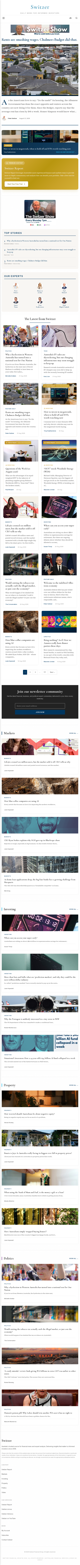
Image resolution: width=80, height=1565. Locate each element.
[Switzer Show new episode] (40, 30)
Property (5, 1483)
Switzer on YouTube (9, 1518)
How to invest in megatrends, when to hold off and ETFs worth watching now (58, 415)
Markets (8, 522)
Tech (45, 351)
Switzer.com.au (7, 1509)
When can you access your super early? (20, 938)
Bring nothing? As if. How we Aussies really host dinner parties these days (57, 643)
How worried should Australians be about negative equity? (29, 1114)
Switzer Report (7, 1469)
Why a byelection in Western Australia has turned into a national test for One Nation (39, 241)
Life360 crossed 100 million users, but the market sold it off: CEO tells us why (20, 528)
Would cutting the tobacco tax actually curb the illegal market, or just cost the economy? (20, 586)
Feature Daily (10, 408)
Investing (47, 522)
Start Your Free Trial (15, 184)
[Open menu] (3, 18)
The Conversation (11, 604)
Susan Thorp (48, 546)
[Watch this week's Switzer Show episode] (40, 213)
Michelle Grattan (10, 376)
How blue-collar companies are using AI (21, 801)
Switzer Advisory (7, 1514)
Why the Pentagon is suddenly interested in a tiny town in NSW (31, 1019)
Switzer (40, 6)
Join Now (40, 712)
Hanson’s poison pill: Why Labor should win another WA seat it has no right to (38, 1413)
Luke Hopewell (10, 547)
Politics (8, 351)
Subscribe (5, 1535)
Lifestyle (47, 636)
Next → (52, 672)
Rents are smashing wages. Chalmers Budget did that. (39, 39)
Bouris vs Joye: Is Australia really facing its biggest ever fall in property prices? (38, 1153)
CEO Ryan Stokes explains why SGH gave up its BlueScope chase (32, 840)
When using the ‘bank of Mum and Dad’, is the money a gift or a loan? (34, 1192)
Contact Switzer (7, 1540)
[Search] (76, 18)
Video (4, 1492)
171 (45, 672)
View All (73, 733)
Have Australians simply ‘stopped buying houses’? (25, 1231)
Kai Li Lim (47, 376)
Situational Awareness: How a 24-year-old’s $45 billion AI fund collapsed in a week (39, 1058)
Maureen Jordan (49, 661)
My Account (6, 1530)
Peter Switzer (12, 118)
